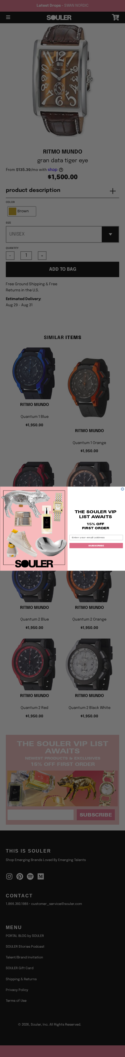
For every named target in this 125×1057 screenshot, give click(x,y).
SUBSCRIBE (96, 545)
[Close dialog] (122, 489)
